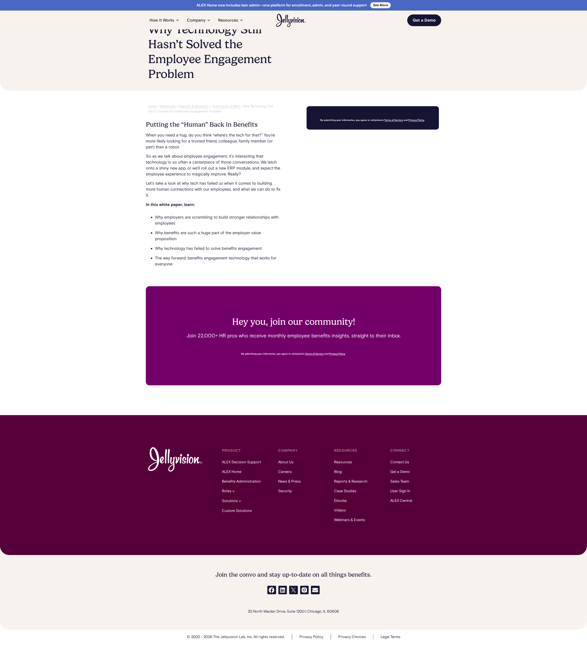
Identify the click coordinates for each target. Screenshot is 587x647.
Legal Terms (390, 637)
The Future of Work (226, 106)
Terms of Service (393, 120)
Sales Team (399, 481)
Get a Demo (400, 471)
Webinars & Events (349, 520)
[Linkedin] (282, 590)
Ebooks (340, 500)
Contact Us (399, 462)
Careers (285, 471)
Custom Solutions (237, 510)
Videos (340, 510)
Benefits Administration (241, 481)
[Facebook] (271, 590)
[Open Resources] (241, 20)
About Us (286, 462)
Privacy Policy (416, 120)
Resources (168, 106)
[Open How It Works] (177, 20)
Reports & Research (194, 106)
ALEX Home (231, 471)
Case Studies (345, 491)
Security (285, 491)
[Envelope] (315, 590)
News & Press (289, 481)
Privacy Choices (352, 637)
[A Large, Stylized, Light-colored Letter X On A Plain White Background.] (293, 590)
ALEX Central (401, 500)
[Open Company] (209, 20)
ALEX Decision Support (241, 462)
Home (152, 106)
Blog (338, 471)
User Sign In (400, 491)
